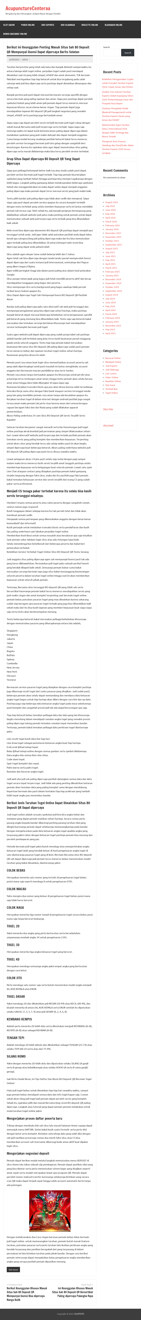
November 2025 (113, 236)
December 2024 (113, 279)
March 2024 (111, 314)
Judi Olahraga (68, 24)
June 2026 (110, 209)
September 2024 (113, 290)
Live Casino (110, 373)
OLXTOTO (79, 1313)
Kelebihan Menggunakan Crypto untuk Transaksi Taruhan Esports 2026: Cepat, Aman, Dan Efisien (117, 83)
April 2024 (110, 310)
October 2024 (112, 287)
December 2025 (113, 233)
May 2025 (110, 260)
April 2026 (110, 217)
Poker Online (28, 24)
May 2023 (110, 329)
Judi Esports (47, 24)
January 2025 (112, 275)
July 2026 (110, 206)
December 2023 (113, 325)
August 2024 (111, 294)
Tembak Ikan (111, 388)
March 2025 (111, 267)
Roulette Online (90, 24)
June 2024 (110, 302)
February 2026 (112, 225)
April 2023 (110, 333)
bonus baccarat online (15, 33)
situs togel (108, 425)
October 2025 (112, 240)
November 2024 (113, 283)
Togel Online (111, 392)
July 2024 (110, 298)
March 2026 (111, 221)
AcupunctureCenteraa (28, 8)
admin (25, 59)
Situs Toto (108, 409)
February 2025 (112, 271)
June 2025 (110, 256)
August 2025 (111, 248)
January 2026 (112, 229)
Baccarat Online (113, 358)
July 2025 (110, 252)
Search (106, 47)
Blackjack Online (113, 24)
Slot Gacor (9, 24)
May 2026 (110, 213)
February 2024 (112, 317)
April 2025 (110, 263)
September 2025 (113, 244)
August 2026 (111, 202)
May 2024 (110, 306)
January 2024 (112, 321)
